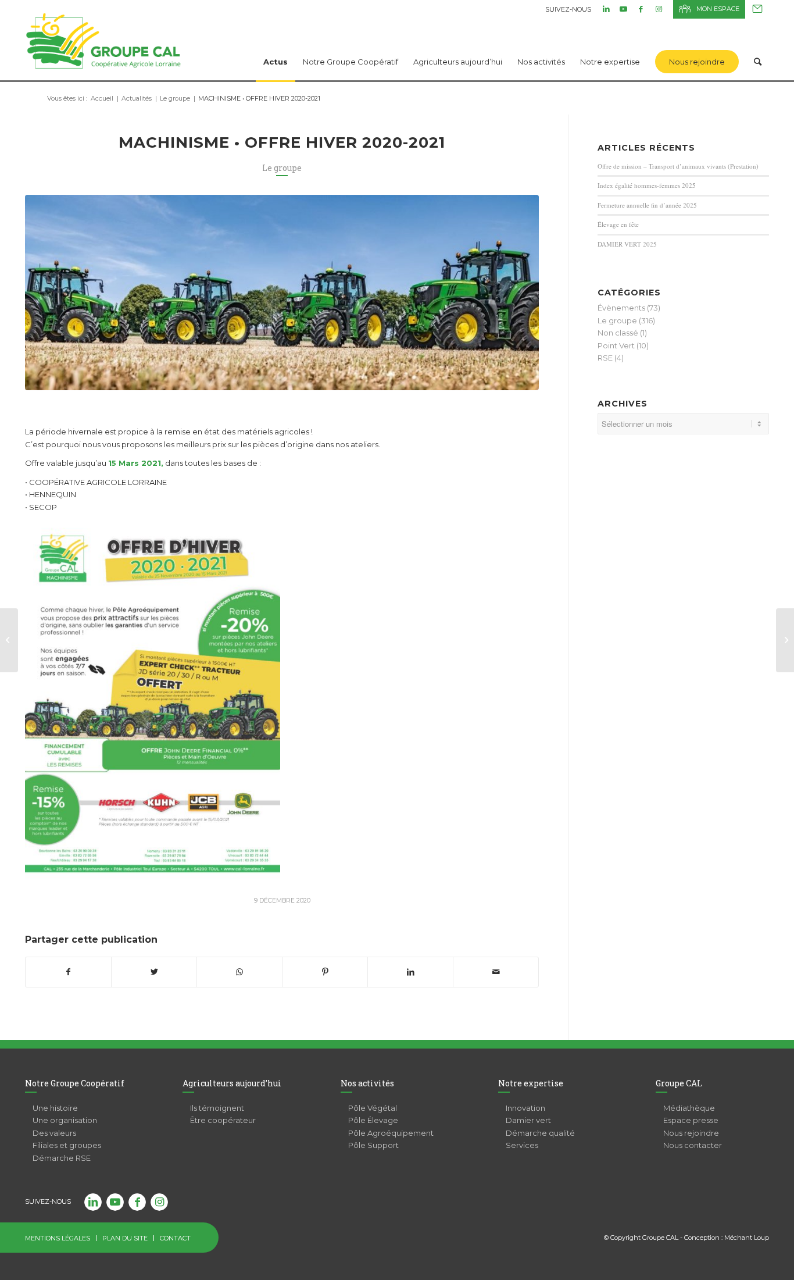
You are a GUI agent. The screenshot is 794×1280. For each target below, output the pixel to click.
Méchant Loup (746, 1237)
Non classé (618, 332)
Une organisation (65, 1120)
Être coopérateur (223, 1120)
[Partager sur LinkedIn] (410, 972)
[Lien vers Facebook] (640, 8)
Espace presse (690, 1120)
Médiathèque (689, 1108)
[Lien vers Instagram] (658, 8)
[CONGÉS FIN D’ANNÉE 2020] (785, 640)
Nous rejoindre (691, 1133)
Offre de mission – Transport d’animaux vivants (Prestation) (678, 166)
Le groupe (282, 167)
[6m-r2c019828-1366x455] (282, 292)
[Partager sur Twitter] (154, 972)
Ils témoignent (217, 1108)
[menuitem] (275, 46)
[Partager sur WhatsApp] (239, 972)
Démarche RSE (62, 1158)
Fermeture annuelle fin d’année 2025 (647, 205)
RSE (605, 357)
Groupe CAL (679, 1083)
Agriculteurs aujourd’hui (232, 1083)
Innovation (525, 1108)
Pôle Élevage (373, 1120)
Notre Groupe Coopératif (74, 1083)
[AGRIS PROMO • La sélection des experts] (9, 640)
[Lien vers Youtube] (623, 8)
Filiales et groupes (67, 1145)
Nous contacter (757, 9)
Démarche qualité (540, 1133)
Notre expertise (530, 1083)
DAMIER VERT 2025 (627, 244)
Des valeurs (54, 1133)
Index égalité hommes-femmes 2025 (647, 185)
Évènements (621, 307)
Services (522, 1145)
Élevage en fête (618, 224)
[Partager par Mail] (495, 972)
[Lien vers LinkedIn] (606, 8)
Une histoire (55, 1108)
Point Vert (616, 345)
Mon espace (717, 9)
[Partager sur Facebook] (68, 972)
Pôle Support (373, 1145)
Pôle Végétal (372, 1108)
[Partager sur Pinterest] (324, 972)
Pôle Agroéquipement (391, 1133)
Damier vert (528, 1120)
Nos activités (367, 1083)
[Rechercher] (757, 46)
